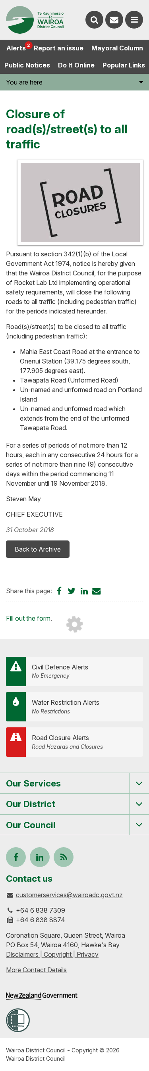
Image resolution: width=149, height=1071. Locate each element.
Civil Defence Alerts (60, 671)
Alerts (18, 47)
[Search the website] (94, 20)
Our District (30, 803)
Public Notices (27, 65)
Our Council (31, 824)
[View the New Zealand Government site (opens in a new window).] (41, 996)
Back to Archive (38, 549)
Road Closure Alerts (67, 742)
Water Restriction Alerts (65, 706)
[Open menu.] (134, 20)
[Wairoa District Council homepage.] (35, 20)
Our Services (33, 783)
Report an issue (58, 48)
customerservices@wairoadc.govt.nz (69, 895)
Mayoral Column (117, 48)
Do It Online (76, 65)
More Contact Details (36, 970)
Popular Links (124, 65)
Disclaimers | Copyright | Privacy (52, 954)
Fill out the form (28, 618)
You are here (24, 82)
